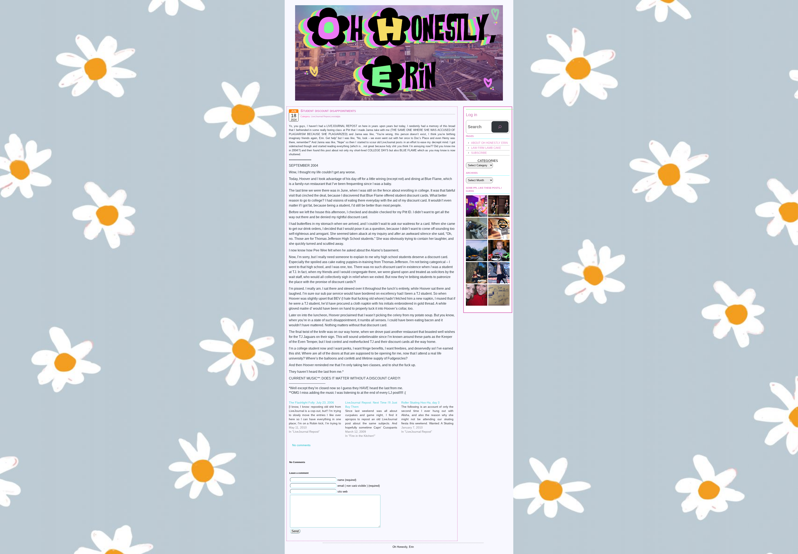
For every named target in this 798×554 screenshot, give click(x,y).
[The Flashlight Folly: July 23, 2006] (317, 402)
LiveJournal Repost (321, 116)
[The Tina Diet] (476, 228)
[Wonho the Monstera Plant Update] (499, 272)
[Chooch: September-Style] (499, 206)
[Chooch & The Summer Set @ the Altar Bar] (499, 295)
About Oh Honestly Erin (489, 142)
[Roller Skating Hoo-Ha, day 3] (429, 402)
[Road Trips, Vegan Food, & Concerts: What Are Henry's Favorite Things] (499, 228)
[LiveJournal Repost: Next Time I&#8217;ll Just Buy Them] (373, 402)
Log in (471, 114)
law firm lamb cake (486, 147)
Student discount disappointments (328, 111)
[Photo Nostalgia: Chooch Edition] (476, 272)
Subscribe (479, 152)
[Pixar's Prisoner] (499, 250)
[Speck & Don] (476, 206)
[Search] (500, 127)
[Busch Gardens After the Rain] (476, 250)
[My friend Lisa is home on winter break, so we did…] (476, 295)
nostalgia (335, 116)
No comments (301, 445)
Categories (488, 160)
